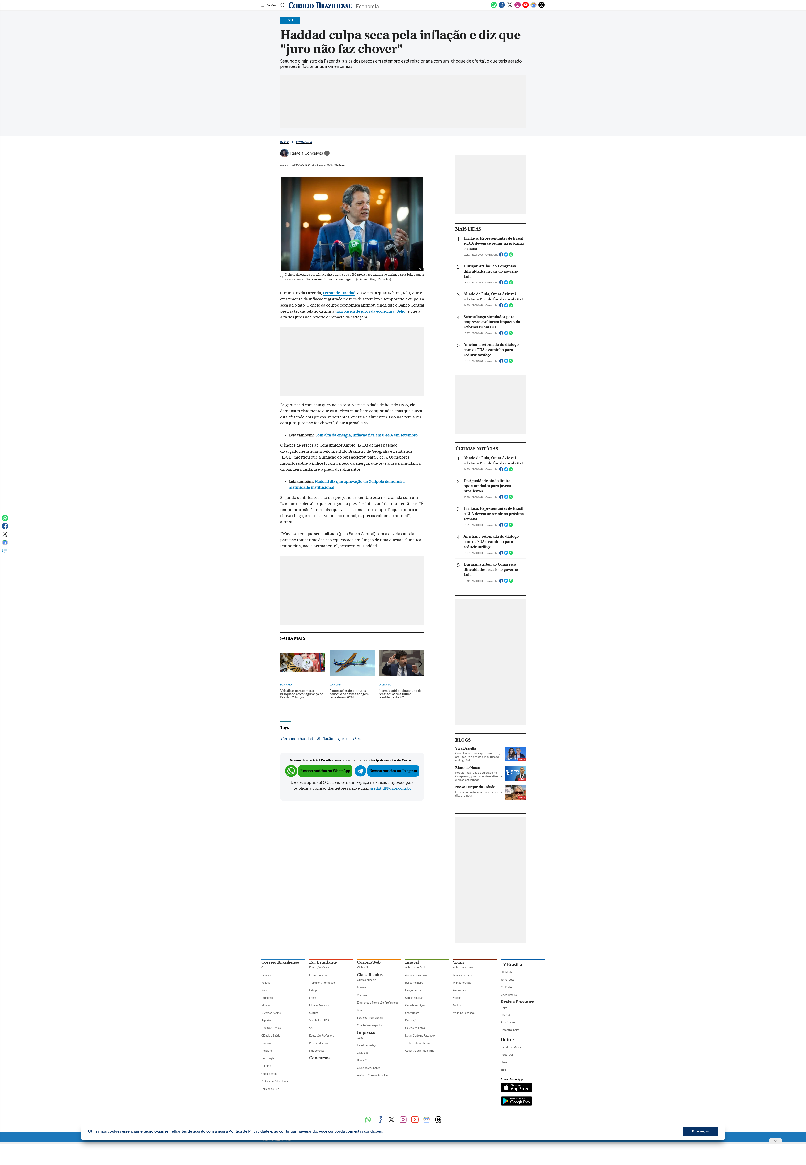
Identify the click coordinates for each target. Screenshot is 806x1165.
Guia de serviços (415, 1005)
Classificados (370, 974)
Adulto (361, 1010)
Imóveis (361, 987)
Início (284, 142)
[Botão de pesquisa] (281, 5)
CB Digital (363, 1052)
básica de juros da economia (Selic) (375, 311)
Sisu (311, 1028)
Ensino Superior (318, 975)
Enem (312, 997)
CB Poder (506, 987)
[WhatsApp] (494, 7)
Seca (359, 738)
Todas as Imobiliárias (417, 1043)
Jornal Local (508, 979)
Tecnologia (267, 1058)
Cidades (266, 975)
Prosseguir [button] (700, 1131)
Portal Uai (507, 1054)
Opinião (266, 1043)
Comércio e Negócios (369, 1025)
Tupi (503, 1069)
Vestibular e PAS (319, 1020)
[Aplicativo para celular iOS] (516, 1088)
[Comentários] (5, 552)
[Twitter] (509, 7)
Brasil (264, 990)
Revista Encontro (517, 1002)
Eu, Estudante (323, 962)
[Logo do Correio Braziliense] (320, 5)
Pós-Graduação (318, 1043)
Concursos (319, 1057)
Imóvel (412, 962)
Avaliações (459, 990)
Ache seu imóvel (415, 967)
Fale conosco (316, 1050)
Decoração (411, 1020)
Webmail (362, 967)
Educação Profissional (322, 1035)
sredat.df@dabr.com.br (390, 788)
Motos (457, 1005)
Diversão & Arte (271, 1012)
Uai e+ (505, 1062)
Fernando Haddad (339, 293)
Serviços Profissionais (370, 1017)
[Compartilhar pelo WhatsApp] (511, 255)
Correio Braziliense (280, 962)
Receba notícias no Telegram (393, 771)
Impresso (366, 1032)
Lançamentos (413, 990)
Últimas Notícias (319, 1005)
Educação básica (319, 967)
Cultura (313, 1012)
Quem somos (269, 1073)
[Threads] (541, 7)
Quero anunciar (366, 980)
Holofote (266, 1050)
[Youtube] (525, 7)
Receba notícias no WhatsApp (325, 771)
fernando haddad (298, 738)
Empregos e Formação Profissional (377, 1002)
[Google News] (533, 7)
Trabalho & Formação (322, 982)
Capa (264, 967)
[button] (384, 1132)
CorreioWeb (369, 962)
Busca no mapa (414, 982)
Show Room (412, 1012)
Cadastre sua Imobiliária (419, 1050)
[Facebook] (502, 7)
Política (265, 982)
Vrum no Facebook (464, 1012)
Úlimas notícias (414, 997)
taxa (339, 311)
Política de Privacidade (274, 1081)
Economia (304, 142)
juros (343, 738)
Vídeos (457, 997)
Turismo (266, 1065)
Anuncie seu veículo (464, 975)
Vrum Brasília (509, 994)
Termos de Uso (270, 1088)
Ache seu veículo (463, 967)
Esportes (266, 1020)
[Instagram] (517, 7)
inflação (326, 738)
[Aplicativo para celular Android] (516, 1101)
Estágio (313, 990)
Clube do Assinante (368, 1067)
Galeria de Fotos (415, 1028)
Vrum (458, 962)
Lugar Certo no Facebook (420, 1035)
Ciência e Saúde (270, 1035)
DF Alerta (507, 972)
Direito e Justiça (271, 1028)
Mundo (265, 1005)
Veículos (362, 995)
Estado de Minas (511, 1047)
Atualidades (508, 1022)
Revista (505, 1014)
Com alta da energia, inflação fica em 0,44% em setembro (366, 435)
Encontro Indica (510, 1029)
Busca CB (362, 1060)
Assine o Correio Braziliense (373, 1075)
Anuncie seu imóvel (416, 975)
